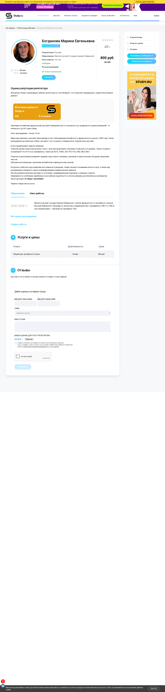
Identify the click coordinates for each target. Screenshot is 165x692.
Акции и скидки (89, 16)
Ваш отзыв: (19, 319)
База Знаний (107, 16)
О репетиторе (136, 37)
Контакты (124, 16)
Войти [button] (156, 16)
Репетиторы (43, 16)
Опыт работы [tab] (37, 193)
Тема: (17, 308)
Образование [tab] (18, 193)
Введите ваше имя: (46, 299)
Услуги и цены (136, 43)
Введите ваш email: (23, 299)
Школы (56, 16)
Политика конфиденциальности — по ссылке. (41, 347)
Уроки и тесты (71, 16)
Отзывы (133, 49)
